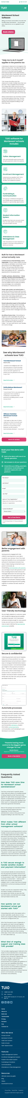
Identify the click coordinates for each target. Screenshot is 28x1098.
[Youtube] (11, 1002)
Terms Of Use (14, 1090)
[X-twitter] (8, 1002)
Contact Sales (5, 2)
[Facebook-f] (2, 1002)
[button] (25, 7)
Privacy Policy (9, 521)
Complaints (20, 1090)
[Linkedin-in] (5, 1002)
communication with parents (17, 568)
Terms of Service (19, 521)
